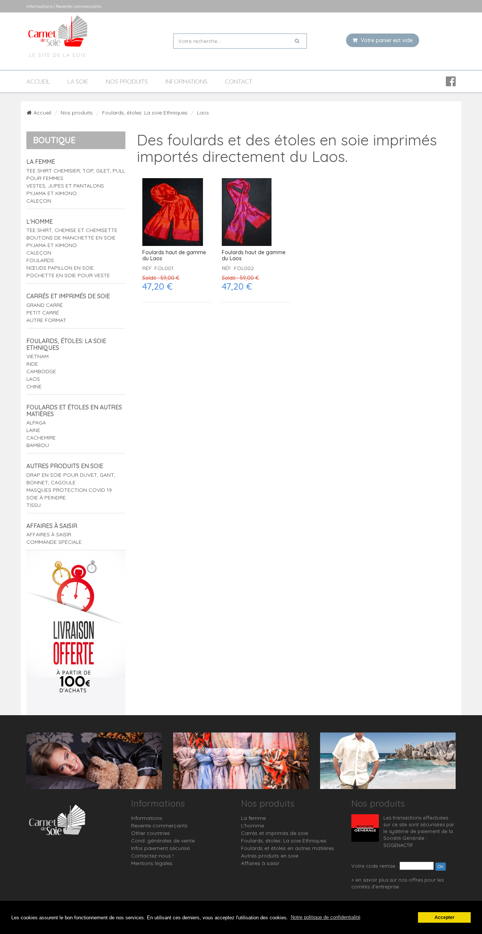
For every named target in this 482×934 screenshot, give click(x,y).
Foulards (40, 260)
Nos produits (127, 81)
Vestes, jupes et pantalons (65, 185)
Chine (34, 386)
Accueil (38, 81)
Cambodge (41, 371)
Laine (33, 430)
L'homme (39, 221)
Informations (186, 81)
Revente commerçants (159, 825)
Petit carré (42, 312)
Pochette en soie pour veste (68, 275)
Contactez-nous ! (152, 855)
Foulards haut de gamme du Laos (174, 255)
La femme (40, 161)
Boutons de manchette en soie (71, 237)
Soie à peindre (46, 497)
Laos (33, 378)
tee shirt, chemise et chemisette (71, 230)
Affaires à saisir (51, 526)
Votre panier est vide (386, 40)
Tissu (33, 505)
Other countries (150, 833)
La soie (77, 81)
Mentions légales (151, 863)
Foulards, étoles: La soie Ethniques (145, 112)
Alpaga (36, 422)
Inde (32, 363)
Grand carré (44, 305)
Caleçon (38, 200)
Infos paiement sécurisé (160, 848)
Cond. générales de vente (163, 840)
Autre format (46, 320)
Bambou (37, 445)
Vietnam (37, 356)
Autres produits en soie (64, 466)
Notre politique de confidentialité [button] (325, 917)
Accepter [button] (445, 917)
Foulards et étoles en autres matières (74, 410)
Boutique (54, 140)
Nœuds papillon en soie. (60, 267)
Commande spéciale (54, 542)
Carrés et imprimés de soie (68, 296)
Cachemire (41, 437)
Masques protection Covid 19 (69, 490)
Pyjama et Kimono (51, 193)
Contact (238, 81)
